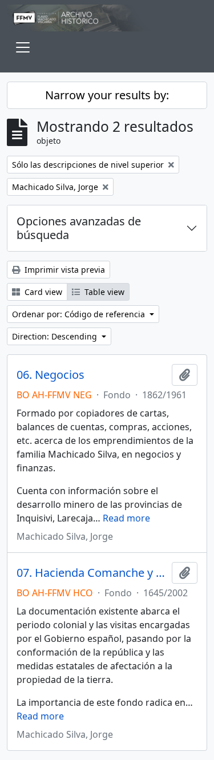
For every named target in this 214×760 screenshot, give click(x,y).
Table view (103, 291)
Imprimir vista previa (63, 269)
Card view (42, 291)
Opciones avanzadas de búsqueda (79, 227)
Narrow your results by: (107, 95)
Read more (126, 518)
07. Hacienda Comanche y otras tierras (92, 573)
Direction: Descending (55, 336)
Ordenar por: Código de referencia (79, 314)
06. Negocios (50, 375)
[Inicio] (107, 18)
